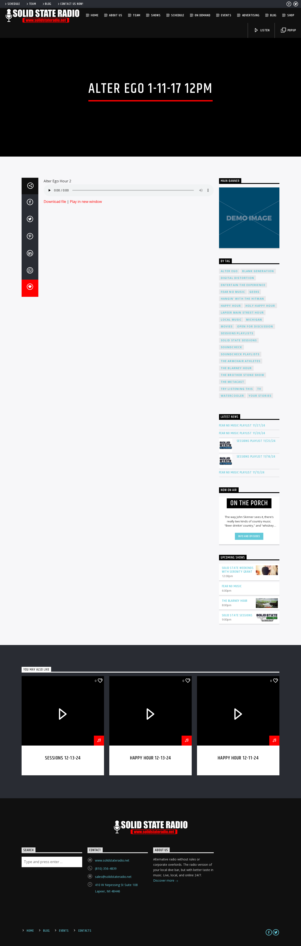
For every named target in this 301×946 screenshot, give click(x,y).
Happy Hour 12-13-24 (150, 758)
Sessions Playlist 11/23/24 (256, 441)
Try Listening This (237, 389)
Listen (265, 30)
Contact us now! (71, 4)
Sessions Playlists (237, 333)
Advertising (251, 15)
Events (226, 15)
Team (32, 4)
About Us (115, 15)
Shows (156, 15)
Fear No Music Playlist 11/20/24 (242, 433)
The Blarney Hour (236, 368)
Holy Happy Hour (260, 306)
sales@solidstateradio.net (113, 877)
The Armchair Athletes (240, 361)
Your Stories (260, 396)
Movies (227, 326)
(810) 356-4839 (106, 868)
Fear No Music (233, 292)
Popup (291, 30)
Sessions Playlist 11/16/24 (256, 456)
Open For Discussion (255, 326)
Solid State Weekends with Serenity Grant (238, 569)
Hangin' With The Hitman (242, 299)
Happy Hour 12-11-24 (238, 758)
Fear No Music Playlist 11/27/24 (242, 425)
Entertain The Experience (243, 285)
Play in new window (86, 201)
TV (259, 389)
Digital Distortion (237, 278)
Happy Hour (231, 306)
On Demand (202, 15)
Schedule (13, 4)
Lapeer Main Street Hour (242, 312)
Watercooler (232, 396)
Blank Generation (258, 271)
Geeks (254, 292)
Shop (290, 15)
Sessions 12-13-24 (63, 758)
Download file (55, 201)
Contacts (84, 930)
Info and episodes (249, 536)
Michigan (254, 320)
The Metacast (232, 382)
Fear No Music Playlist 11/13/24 (242, 472)
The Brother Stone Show (242, 375)
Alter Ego (229, 271)
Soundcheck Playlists (240, 354)
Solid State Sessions (239, 340)
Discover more (164, 880)
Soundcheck (231, 347)
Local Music (231, 320)
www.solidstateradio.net (112, 860)
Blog (48, 4)
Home (94, 15)
